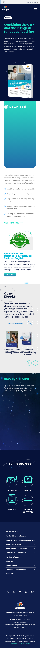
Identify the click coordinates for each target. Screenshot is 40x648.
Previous (29, 363)
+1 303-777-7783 (22, 619)
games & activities (28, 510)
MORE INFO (10, 275)
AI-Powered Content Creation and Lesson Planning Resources (28, 352)
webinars (12, 490)
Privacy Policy (25, 644)
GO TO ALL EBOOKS (15, 323)
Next (35, 363)
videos (28, 490)
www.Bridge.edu (20, 622)
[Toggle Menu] (35, 9)
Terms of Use (14, 644)
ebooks (12, 509)
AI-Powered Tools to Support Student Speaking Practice (12, 351)
